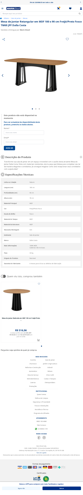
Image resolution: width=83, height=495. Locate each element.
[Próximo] (81, 2)
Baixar (62, 488)
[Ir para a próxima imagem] (69, 75)
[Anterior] (2, 2)
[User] (81, 8)
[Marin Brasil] (13, 8)
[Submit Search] (79, 13)
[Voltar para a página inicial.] (1, 18)
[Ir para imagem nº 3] (39, 108)
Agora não (21, 488)
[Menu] (2, 8)
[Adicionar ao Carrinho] (38, 340)
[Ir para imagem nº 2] (35, 108)
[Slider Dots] (41, 346)
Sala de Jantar (16, 18)
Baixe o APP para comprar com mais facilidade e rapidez (41, 484)
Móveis (6, 18)
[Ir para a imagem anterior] (2, 75)
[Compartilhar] (3, 39)
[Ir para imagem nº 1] (32, 108)
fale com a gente (41, 453)
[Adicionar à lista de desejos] (67, 39)
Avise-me (9, 148)
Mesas (25, 18)
